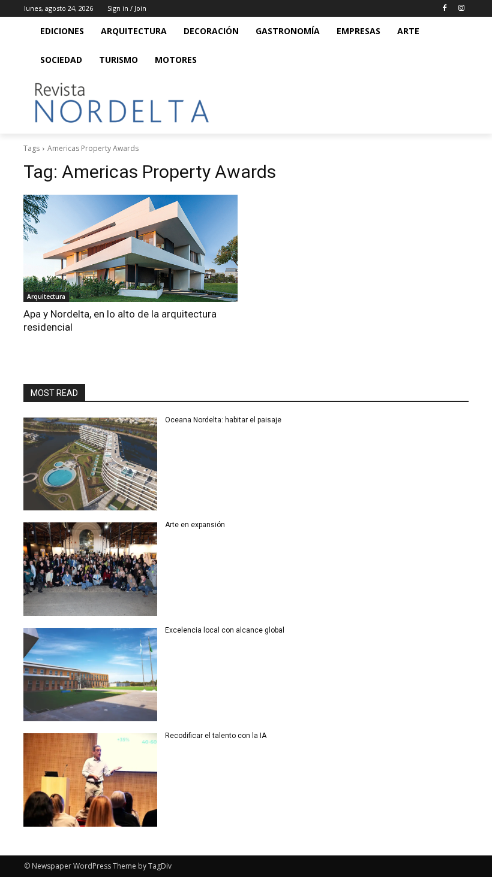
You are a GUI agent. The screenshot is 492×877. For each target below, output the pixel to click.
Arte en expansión (195, 525)
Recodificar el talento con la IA (216, 735)
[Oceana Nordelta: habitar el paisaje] (90, 464)
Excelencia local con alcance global (224, 630)
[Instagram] (461, 9)
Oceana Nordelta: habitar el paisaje (223, 420)
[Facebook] (444, 9)
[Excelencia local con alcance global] (90, 674)
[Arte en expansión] (90, 569)
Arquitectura (46, 296)
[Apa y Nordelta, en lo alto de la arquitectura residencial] (130, 248)
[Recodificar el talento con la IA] (90, 780)
